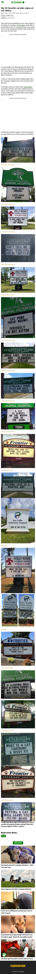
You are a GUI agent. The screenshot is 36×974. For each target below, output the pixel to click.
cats (3, 836)
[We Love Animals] (18, 2)
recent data (21, 25)
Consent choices (18, 971)
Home (2, 13)
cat (2, 69)
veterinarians (28, 87)
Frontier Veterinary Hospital (7, 470)
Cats (6, 13)
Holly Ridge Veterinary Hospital (8, 231)
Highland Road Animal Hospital (8, 204)
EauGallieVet (4, 545)
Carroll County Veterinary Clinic (8, 164)
